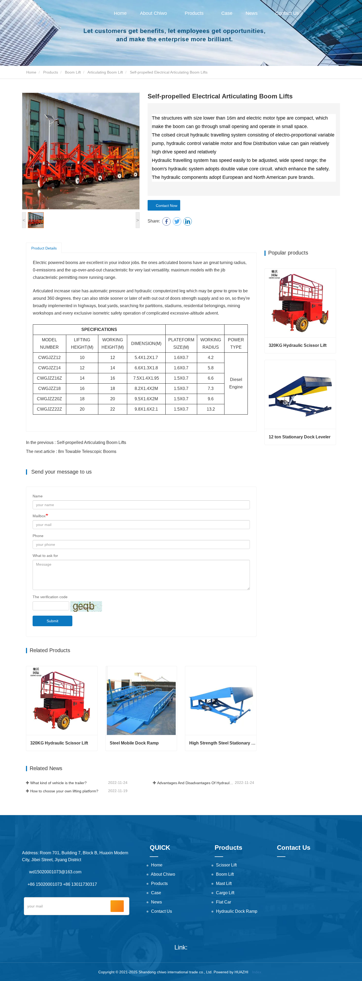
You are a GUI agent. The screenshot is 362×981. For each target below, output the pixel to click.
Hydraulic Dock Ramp (236, 911)
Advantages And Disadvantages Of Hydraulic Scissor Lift (195, 783)
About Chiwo (163, 874)
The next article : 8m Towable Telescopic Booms (71, 451)
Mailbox (39, 516)
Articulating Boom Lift (105, 72)
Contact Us (287, 13)
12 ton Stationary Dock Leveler (299, 437)
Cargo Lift (225, 893)
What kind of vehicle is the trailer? (58, 783)
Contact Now (165, 205)
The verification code (50, 597)
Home (120, 13)
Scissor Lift (226, 865)
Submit (52, 621)
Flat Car (223, 902)
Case (226, 13)
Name (38, 496)
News (156, 902)
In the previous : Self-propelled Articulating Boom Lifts (76, 442)
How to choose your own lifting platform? (64, 791)
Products (50, 72)
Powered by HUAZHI (231, 972)
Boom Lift (73, 72)
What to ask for (45, 555)
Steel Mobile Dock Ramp (134, 743)
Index (256, 972)
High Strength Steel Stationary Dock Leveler (222, 743)
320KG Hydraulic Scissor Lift (59, 743)
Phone (38, 536)
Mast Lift (224, 883)
